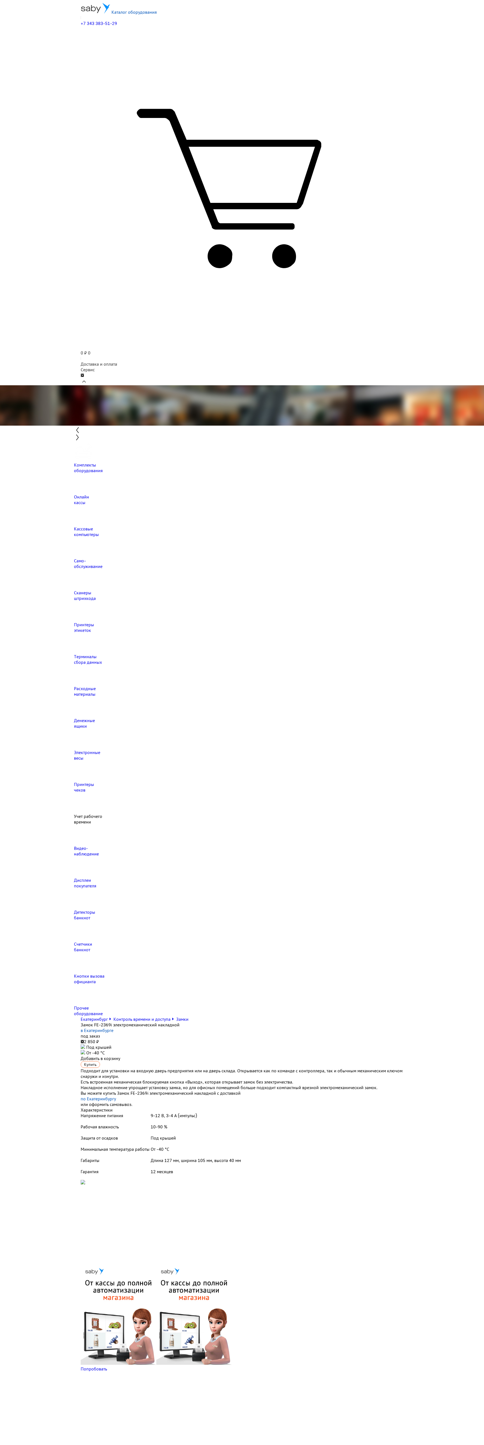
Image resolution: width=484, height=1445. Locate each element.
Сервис (88, 369)
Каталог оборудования (133, 12)
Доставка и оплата (99, 364)
